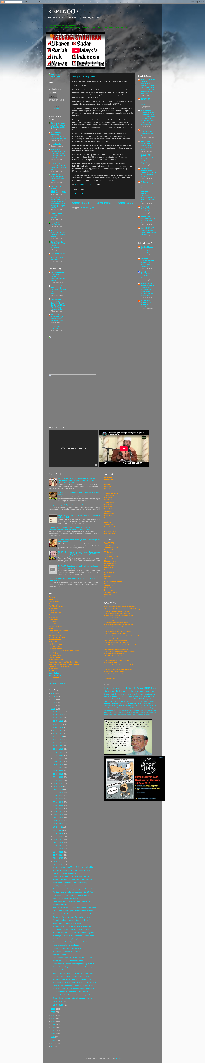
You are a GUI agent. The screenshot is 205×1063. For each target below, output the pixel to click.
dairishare (55, 315)
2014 (53, 1028)
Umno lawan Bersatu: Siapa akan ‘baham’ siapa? (71, 883)
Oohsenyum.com (58, 123)
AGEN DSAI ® (146, 141)
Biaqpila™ (55, 223)
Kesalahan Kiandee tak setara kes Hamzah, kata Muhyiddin (147, 263)
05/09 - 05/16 (58, 814)
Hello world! (55, 328)
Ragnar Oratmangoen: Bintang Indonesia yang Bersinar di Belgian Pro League (148, 160)
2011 (53, 1037)
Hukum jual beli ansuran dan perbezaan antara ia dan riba (58, 277)
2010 (53, 1040)
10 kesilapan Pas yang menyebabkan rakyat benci (71, 895)
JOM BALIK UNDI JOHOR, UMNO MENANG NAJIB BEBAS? (147, 146)
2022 (53, 706)
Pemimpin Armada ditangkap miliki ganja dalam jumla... (73, 889)
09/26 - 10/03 (58, 752)
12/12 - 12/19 (58, 718)
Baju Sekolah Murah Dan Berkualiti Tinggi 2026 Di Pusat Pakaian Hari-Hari (58, 306)
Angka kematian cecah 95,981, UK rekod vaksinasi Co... (74, 867)
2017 (53, 1018)
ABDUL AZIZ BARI (136, 710)
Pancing (129, 714)
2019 (53, 1012)
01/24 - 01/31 (58, 861)
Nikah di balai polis (60, 904)
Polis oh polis (124, 691)
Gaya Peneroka (57, 242)
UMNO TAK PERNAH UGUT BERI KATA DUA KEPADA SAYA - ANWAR (58, 154)
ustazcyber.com (57, 272)
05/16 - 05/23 (58, 811)
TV (125, 712)
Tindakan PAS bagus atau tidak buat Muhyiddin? (71, 876)
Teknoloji (107, 705)
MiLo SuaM (55, 198)
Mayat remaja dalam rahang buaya (66, 945)
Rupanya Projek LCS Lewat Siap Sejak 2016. (148, 220)
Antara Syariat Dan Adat (116, 712)
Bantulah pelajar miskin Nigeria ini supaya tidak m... (72, 870)
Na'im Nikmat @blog (56, 187)
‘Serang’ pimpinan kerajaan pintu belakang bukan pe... (73, 976)
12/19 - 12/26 (58, 715)
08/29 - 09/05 (58, 765)
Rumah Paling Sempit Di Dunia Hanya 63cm (58, 126)
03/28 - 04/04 (58, 833)
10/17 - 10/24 (58, 743)
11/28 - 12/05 (58, 724)
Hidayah (120, 699)
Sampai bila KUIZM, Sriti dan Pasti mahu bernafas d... (73, 917)
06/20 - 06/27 (58, 796)
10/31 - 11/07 (58, 736)
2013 (53, 1031)
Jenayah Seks (144, 697)
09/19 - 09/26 (58, 755)
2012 (53, 1034)
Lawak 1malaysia (118, 714)
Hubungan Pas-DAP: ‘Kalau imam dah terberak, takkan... (74, 914)
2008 (53, 1046)
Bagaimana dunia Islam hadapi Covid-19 (68, 951)
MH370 (153, 697)
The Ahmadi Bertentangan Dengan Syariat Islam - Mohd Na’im (148, 198)
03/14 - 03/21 (58, 839)
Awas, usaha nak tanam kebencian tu (67, 923)
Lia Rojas (144, 307)
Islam (145, 712)
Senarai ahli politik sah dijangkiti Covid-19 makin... (71, 942)
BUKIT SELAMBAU (132, 712)
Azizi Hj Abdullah (130, 708)
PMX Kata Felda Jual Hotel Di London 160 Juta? (58, 291)
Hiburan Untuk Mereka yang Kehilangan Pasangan (148, 276)
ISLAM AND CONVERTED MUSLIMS (146, 303)
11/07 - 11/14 (58, 733)
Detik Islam (55, 175)
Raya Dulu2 (135, 714)
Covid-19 (121, 701)
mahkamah (147, 714)
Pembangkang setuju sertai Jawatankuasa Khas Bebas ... (74, 936)
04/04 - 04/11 (58, 830)
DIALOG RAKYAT (147, 228)
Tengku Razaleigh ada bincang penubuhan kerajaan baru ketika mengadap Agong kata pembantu (58, 204)
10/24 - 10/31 (58, 740)
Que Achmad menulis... (56, 300)
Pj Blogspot (145, 182)
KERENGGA (63, 11)
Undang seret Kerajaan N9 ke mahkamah (146, 251)
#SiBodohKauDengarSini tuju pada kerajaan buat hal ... (73, 957)
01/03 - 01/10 (58, 1005)
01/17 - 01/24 (58, 864)
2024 (53, 700)
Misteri (113, 699)
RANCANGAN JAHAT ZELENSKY (148, 210)
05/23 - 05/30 (58, 808)
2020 (53, 1009)
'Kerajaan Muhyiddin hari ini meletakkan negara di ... (72, 995)
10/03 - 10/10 (58, 749)
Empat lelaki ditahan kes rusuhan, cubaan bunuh (148, 103)
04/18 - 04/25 (58, 824)
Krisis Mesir (128, 699)
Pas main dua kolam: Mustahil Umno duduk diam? (71, 920)
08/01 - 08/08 (58, 777)
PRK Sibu (143, 701)
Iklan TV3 (139, 705)
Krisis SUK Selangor (141, 699)
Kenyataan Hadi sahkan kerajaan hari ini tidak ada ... (72, 929)
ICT (115, 701)
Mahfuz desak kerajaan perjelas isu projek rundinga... (73, 970)
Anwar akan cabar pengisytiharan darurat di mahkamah (73, 989)
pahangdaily (146, 110)
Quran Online (54, 673)
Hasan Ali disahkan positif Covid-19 (66, 898)
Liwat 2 (107, 696)
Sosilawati (140, 694)
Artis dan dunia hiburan (145, 691)
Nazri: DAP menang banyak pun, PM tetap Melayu (58, 167)
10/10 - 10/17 (58, 746)
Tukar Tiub (145, 207)
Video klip (108, 701)
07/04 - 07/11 (58, 790)
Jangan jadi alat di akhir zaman (147, 185)
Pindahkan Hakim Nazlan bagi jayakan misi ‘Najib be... (73, 879)
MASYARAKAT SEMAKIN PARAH (147, 284)
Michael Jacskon (147, 710)
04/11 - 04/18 (58, 827)
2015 (53, 1024)
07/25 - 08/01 (58, 780)
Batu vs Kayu (56, 213)
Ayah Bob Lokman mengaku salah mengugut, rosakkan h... (75, 982)
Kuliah (124, 714)
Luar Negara (111, 688)
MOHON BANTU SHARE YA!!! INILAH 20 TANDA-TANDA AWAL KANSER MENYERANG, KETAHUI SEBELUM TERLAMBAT (76, 480)
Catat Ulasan (80, 193)
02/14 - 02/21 (58, 852)
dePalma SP (56, 326)
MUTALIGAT (56, 150)
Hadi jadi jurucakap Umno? (84, 76)
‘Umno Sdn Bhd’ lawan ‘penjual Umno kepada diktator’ (73, 911)
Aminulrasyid (150, 694)
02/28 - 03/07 (58, 846)
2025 (53, 696)
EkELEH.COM (146, 155)
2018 (53, 1015)
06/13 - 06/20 (58, 799)
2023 (53, 703)
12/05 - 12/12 (58, 721)
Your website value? (56, 110)
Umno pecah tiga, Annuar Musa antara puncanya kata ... (74, 973)
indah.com (55, 163)
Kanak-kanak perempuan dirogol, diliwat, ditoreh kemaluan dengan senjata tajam (147, 291)
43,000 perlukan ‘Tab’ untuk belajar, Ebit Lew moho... (72, 886)
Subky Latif (109, 694)
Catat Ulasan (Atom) (87, 208)
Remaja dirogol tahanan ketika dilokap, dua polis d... (72, 998)
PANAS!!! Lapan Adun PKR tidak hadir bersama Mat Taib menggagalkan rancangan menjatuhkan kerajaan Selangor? (71, 528)
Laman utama (103, 203)
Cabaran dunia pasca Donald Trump (66, 873)
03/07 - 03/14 (58, 843)
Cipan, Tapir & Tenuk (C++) (56, 287)
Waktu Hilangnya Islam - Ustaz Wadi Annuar (57, 178)
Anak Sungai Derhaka (146, 192)
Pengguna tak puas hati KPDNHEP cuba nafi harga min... (74, 933)
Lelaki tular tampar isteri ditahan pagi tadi (58, 137)
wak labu (144, 258)
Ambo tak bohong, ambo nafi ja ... (57, 258)
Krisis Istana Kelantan (125, 694)
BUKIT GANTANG (119, 705)
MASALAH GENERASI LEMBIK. (58, 191)
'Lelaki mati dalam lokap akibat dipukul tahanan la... (72, 901)
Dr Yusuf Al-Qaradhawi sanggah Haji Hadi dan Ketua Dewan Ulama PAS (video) (78, 567)
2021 (53, 709)
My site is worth (56, 106)
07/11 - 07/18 (58, 786)
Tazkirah (153, 699)
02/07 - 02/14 (58, 855)
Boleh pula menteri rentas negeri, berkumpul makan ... (73, 979)
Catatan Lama (125, 203)
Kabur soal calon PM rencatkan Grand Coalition (70, 992)
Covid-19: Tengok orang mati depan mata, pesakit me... (73, 985)
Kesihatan (116, 696)
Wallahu (141, 714)
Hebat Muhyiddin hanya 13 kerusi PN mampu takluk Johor (74, 908)
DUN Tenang (132, 701)
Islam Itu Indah (147, 272)
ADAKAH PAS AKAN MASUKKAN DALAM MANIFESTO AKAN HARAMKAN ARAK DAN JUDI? (148, 89)
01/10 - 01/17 (58, 1002)
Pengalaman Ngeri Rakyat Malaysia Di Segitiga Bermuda (71, 505)
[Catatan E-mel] (98, 184)
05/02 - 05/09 (58, 818)
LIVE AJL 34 (55, 225)
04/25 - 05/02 (58, 821)
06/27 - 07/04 (58, 793)
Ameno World (146, 216)
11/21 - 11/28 (58, 727)
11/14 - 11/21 (58, 730)
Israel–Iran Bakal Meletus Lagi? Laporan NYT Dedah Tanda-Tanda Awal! (148, 173)
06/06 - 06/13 (58, 802)
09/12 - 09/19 (58, 758)
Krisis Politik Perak (115, 710)
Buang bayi (130, 705)
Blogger (118, 1058)
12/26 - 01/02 (58, 712)
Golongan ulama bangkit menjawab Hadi (147, 134)
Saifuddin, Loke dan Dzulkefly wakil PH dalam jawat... (73, 926)
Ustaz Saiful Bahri (129, 696)
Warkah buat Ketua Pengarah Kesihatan (68, 960)
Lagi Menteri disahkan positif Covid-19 (67, 948)
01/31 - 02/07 (58, 858)
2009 (53, 1043)
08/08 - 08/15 (58, 774)
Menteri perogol (130, 703)
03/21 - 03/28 (58, 836)
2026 (53, 693)
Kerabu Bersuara (147, 168)
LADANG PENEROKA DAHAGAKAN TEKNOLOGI (58, 246)
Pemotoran (152, 703)
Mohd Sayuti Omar (131, 688)
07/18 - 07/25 (58, 783)
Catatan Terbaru (80, 203)
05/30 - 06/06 (58, 805)
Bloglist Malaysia (147, 247)
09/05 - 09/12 (58, 761)
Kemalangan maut (111, 703)
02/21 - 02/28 (58, 849)
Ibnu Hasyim (56, 144)
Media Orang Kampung (56, 134)
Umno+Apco (140, 708)
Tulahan (54, 230)
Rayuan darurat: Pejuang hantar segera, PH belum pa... (74, 967)
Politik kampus (142, 703)
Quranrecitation (55, 675)
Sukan (121, 703)
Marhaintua (125, 710)
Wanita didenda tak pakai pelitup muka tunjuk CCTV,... (73, 892)
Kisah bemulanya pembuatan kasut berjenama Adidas (57, 318)
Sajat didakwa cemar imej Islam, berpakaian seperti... (73, 939)
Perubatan (152, 701)
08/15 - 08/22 (58, 771)
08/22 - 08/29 (58, 768)
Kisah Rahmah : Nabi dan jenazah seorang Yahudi (58, 234)
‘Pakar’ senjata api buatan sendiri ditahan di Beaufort (148, 232)
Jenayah (107, 699)
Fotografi (140, 712)
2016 (53, 1021)
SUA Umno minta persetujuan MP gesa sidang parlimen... (74, 964)
